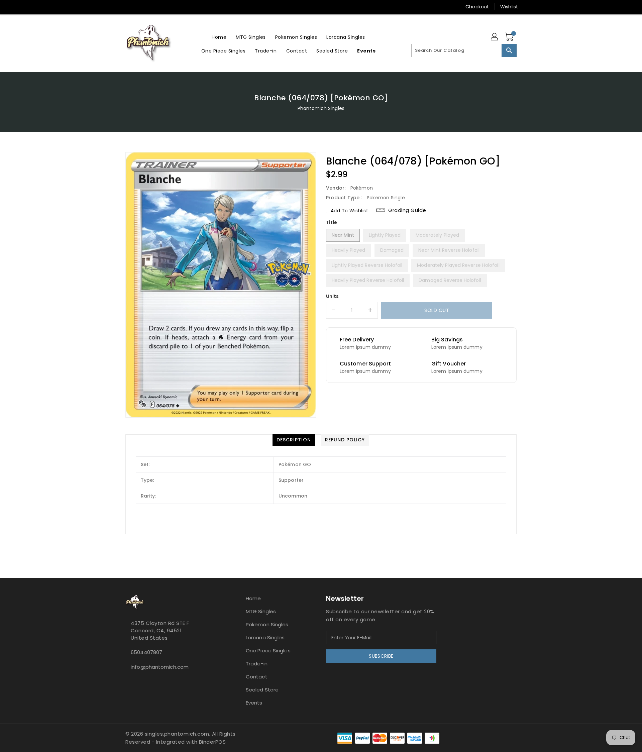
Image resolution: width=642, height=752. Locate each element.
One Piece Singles (268, 650)
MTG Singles (261, 611)
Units (332, 296)
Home (253, 598)
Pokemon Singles (267, 624)
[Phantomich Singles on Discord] (129, 7)
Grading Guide (407, 210)
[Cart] (510, 37)
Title (331, 222)
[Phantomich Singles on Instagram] (116, 7)
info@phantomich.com (160, 666)
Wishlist (509, 6)
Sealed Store (262, 689)
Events (254, 702)
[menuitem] (219, 37)
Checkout (477, 6)
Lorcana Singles (265, 637)
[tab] (294, 440)
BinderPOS (212, 741)
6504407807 (146, 652)
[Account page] (495, 37)
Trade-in (257, 663)
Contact (257, 676)
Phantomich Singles (321, 108)
